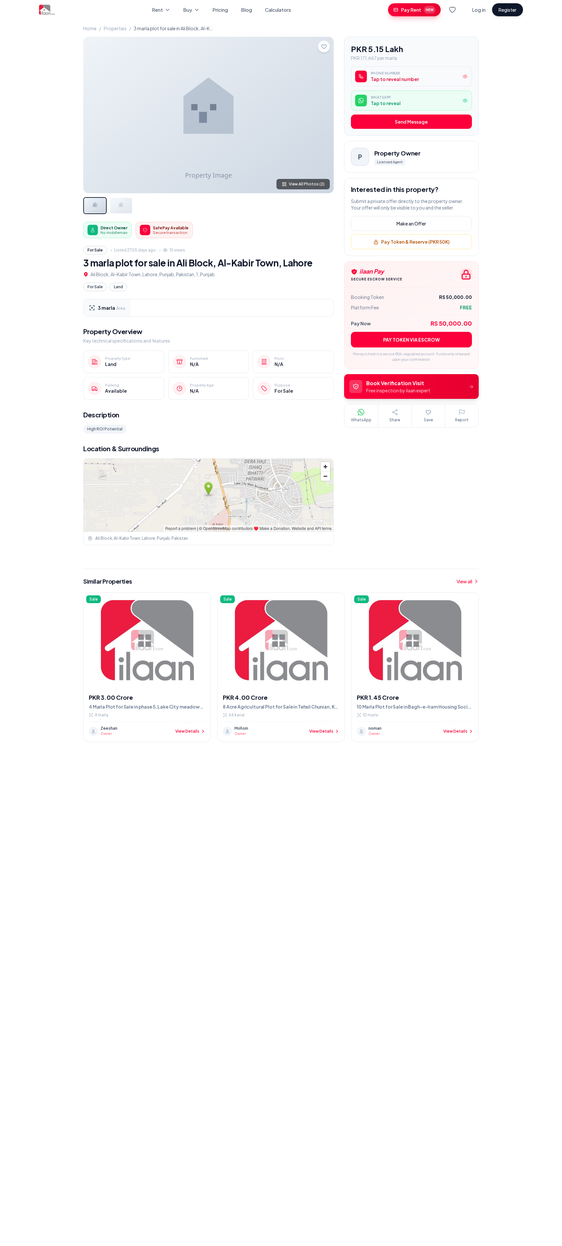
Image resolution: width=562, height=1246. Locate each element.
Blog (246, 10)
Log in (479, 10)
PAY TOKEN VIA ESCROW (411, 340)
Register (507, 10)
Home (90, 28)
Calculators (278, 10)
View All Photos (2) (307, 184)
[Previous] (93, 114)
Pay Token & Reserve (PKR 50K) (415, 242)
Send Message (411, 122)
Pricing (220, 10)
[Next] (323, 114)
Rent (157, 10)
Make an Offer (411, 224)
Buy (187, 10)
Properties (115, 28)
